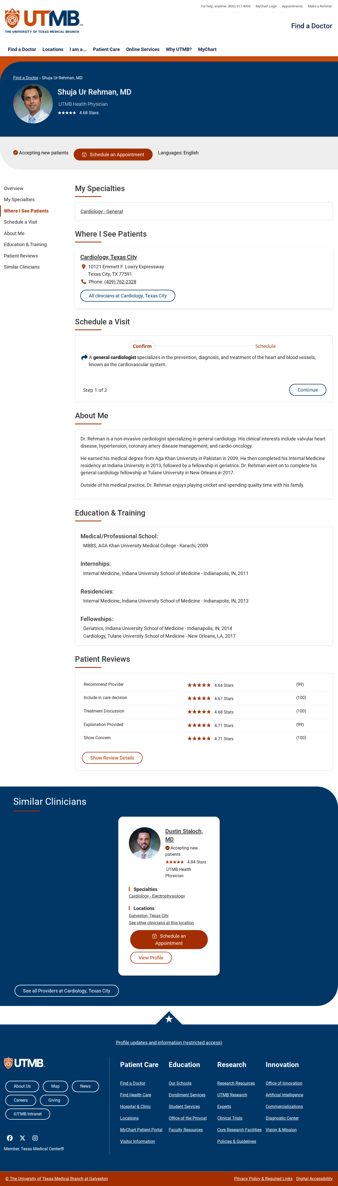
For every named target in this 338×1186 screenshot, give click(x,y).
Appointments (292, 6)
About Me (14, 233)
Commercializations (284, 1106)
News (85, 1086)
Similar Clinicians (22, 267)
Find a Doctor (311, 26)
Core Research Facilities (239, 1129)
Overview (14, 188)
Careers (21, 1100)
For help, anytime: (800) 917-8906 (226, 6)
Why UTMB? (179, 49)
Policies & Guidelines (236, 1141)
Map (55, 1086)
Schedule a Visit (20, 222)
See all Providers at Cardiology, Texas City (66, 991)
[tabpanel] (204, 374)
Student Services (184, 1106)
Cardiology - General (102, 211)
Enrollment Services (187, 1094)
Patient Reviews (21, 256)
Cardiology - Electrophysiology (157, 896)
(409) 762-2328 (120, 281)
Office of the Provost (188, 1118)
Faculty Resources (186, 1129)
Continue (308, 390)
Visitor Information (137, 1141)
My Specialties (19, 199)
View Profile (151, 957)
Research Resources (236, 1083)
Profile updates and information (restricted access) (169, 1042)
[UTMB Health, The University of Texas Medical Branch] (24, 1064)
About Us (22, 1086)
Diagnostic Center (282, 1118)
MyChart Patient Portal (141, 1129)
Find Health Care (135, 1094)
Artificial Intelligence (284, 1094)
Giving (54, 1100)
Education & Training (25, 244)
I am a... (78, 49)
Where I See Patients (26, 211)
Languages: (170, 152)
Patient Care (106, 49)
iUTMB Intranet (28, 1113)
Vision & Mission (281, 1129)
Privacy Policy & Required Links (263, 1178)
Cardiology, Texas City (108, 257)
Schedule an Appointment (116, 154)
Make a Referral (320, 6)
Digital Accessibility (314, 1178)
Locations (53, 49)
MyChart (207, 49)
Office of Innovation (284, 1083)
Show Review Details (112, 758)
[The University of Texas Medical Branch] (44, 21)
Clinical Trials (229, 1118)
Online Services (142, 49)
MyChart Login (266, 6)
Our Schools (180, 1083)
